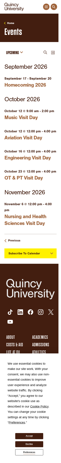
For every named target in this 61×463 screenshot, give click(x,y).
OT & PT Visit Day (23, 178)
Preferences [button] (17, 422)
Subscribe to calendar (24, 253)
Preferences (29, 452)
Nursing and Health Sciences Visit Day (25, 219)
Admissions (40, 344)
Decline (29, 444)
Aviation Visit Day (23, 138)
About (10, 337)
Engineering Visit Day (27, 158)
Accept (29, 436)
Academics (40, 337)
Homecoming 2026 (25, 85)
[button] (46, 7)
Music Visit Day (20, 117)
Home (10, 23)
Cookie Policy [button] (39, 406)
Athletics (39, 352)
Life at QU (13, 352)
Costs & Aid (14, 344)
